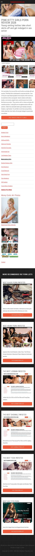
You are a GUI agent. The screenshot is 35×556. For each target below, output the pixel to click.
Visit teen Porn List (17, 490)
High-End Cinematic (6, 148)
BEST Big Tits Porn (11, 501)
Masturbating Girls (6, 159)
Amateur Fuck (4, 132)
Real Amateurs (5, 167)
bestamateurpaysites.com (17, 2)
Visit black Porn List (17, 315)
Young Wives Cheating (6, 186)
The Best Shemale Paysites (14, 415)
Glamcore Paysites (6, 144)
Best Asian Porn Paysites (14, 326)
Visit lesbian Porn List (17, 404)
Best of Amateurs (5, 136)
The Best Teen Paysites (13, 458)
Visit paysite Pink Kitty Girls (17, 117)
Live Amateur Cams (6, 155)
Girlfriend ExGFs (5, 140)
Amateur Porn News (6, 190)
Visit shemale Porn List (17, 447)
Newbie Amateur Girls (6, 163)
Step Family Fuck (5, 174)
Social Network (5, 170)
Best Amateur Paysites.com (25, 551)
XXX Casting (4, 182)
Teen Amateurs (5, 178)
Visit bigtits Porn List (17, 531)
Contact (3, 262)
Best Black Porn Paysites (14, 283)
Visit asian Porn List (17, 360)
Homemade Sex (5, 151)
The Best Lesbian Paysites (14, 371)
